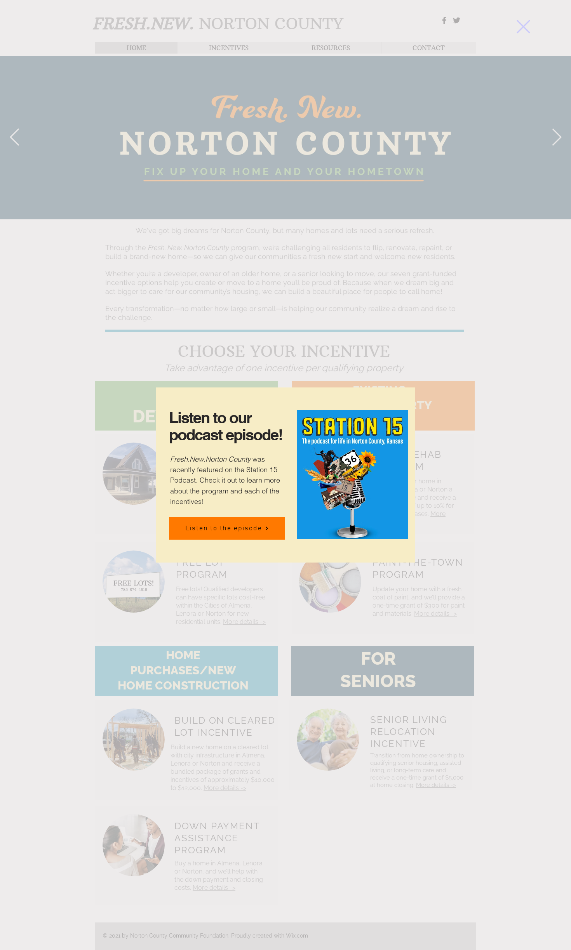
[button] (523, 26)
